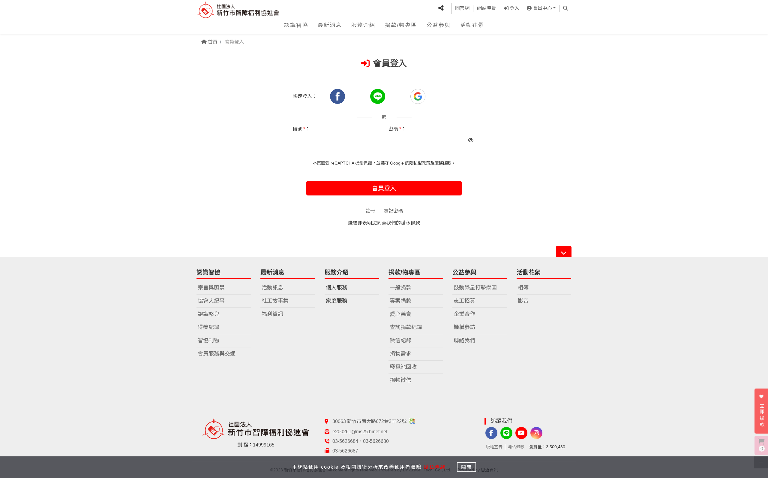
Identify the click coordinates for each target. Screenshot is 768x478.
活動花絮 (472, 25)
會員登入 (384, 188)
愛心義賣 (400, 314)
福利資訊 (272, 314)
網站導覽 (486, 8)
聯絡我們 (464, 340)
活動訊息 (272, 288)
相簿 (523, 288)
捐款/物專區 (401, 25)
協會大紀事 (211, 301)
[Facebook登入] (338, 96)
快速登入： (305, 96)
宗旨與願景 (211, 288)
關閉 (466, 467)
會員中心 (542, 8)
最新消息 (330, 25)
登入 (513, 8)
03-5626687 (345, 450)
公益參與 (439, 25)
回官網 (462, 8)
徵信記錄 (400, 340)
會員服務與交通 (217, 354)
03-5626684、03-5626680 (360, 441)
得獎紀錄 (208, 327)
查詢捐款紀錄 (406, 327)
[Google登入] (417, 96)
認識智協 (296, 25)
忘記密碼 (393, 210)
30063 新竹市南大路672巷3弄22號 (370, 421)
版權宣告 (494, 446)
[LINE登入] (378, 96)
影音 (523, 301)
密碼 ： (397, 129)
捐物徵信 (400, 380)
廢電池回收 (403, 367)
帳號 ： (301, 129)
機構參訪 (464, 327)
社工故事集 (275, 301)
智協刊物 (208, 340)
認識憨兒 (208, 314)
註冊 (370, 210)
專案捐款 (400, 301)
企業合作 (464, 314)
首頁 (212, 41)
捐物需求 (400, 354)
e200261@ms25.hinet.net (359, 431)
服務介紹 (363, 25)
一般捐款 (400, 288)
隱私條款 (410, 222)
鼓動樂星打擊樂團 (475, 288)
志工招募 (464, 301)
